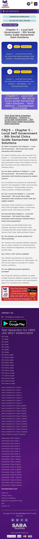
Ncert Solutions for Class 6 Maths (14, 406)
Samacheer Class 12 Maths (11, 472)
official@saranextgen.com (14, 317)
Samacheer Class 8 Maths (11, 462)
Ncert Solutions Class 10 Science (13, 434)
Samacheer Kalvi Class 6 (11, 438)
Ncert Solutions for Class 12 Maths (14, 421)
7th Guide (5, 339)
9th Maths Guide (7, 363)
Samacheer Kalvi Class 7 (11, 441)
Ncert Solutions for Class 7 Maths (14, 408)
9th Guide (5, 344)
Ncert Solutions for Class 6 (11, 387)
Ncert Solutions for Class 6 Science (14, 424)
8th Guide (5, 342)
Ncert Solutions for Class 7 (11, 390)
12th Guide (5, 352)
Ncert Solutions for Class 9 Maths (14, 413)
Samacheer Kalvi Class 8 (11, 443)
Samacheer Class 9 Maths (11, 464)
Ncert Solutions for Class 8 (11, 393)
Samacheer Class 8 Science (12, 480)
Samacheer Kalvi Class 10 (11, 449)
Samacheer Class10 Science (12, 485)
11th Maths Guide (8, 368)
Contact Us (6, 506)
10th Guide (5, 347)
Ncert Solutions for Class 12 (12, 403)
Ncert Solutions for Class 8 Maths (14, 411)
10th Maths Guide (8, 365)
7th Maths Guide (7, 357)
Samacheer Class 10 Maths (11, 467)
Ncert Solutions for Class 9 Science (14, 432)
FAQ (3, 503)
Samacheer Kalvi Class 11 (11, 451)
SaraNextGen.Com (23, 513)
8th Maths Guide (7, 360)
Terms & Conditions (9, 498)
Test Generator (12, 11)
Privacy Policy (7, 495)
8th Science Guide (8, 378)
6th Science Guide (8, 373)
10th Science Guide (8, 383)
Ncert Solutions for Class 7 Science (14, 426)
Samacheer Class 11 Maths (11, 469)
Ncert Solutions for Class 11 (12, 400)
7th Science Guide (8, 376)
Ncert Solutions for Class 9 (11, 395)
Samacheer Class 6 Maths (11, 456)
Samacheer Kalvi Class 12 (11, 454)
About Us (5, 493)
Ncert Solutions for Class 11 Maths (14, 419)
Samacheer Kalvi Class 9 (11, 446)
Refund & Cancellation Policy (12, 501)
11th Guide (5, 350)
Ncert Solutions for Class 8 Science (14, 429)
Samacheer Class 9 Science (12, 482)
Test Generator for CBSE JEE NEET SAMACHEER (18, 331)
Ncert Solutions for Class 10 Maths (14, 416)
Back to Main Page (10, 25)
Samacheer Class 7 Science (12, 477)
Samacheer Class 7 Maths (11, 459)
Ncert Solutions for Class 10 (12, 398)
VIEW (17, 46)
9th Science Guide (8, 381)
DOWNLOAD (26, 46)
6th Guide (5, 336)
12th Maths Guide (8, 370)
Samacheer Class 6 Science (12, 475)
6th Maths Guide (7, 355)
